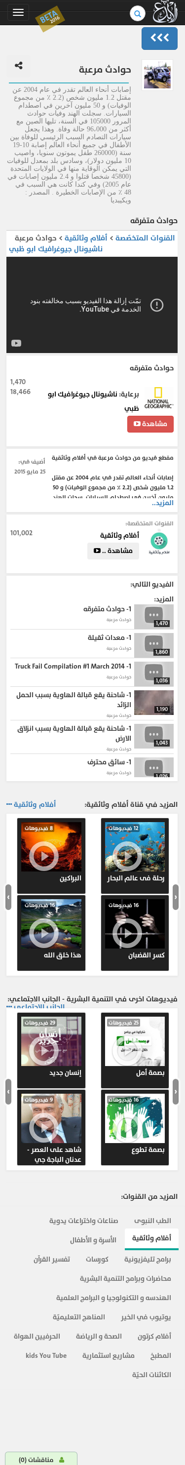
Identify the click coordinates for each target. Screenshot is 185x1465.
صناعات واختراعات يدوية (83, 1221)
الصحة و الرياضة (99, 1336)
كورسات (97, 1259)
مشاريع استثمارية (108, 1355)
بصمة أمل (137, 1048)
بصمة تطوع (137, 1125)
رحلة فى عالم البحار (136, 854)
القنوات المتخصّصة (145, 238)
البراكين (53, 854)
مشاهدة (154, 424)
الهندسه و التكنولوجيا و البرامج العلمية (113, 1298)
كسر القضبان (137, 931)
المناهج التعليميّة (79, 1317)
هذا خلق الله (53, 931)
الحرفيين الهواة (37, 1336)
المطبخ (160, 1355)
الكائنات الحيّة (151, 1375)
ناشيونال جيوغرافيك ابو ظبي (56, 249)
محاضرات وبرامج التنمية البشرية (125, 1278)
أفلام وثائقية (85, 238)
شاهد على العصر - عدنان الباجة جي (53, 1130)
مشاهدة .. (117, 550)
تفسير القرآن (52, 1259)
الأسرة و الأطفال (93, 1240)
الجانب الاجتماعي (39, 1007)
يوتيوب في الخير (146, 1317)
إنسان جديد (53, 1048)
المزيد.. (163, 503)
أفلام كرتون (154, 1336)
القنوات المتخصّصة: (149, 523)
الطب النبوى (152, 1221)
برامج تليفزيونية (147, 1259)
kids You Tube (46, 1355)
